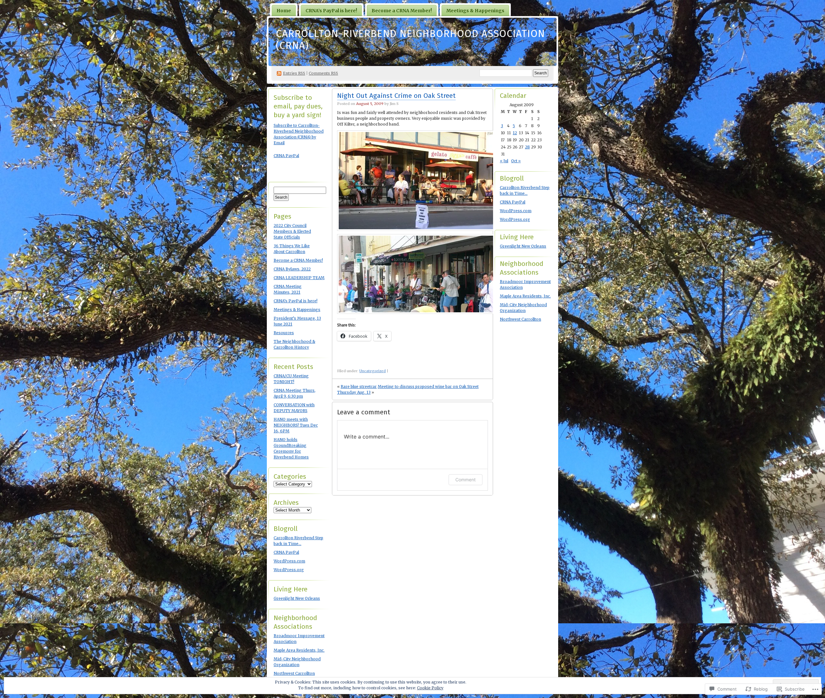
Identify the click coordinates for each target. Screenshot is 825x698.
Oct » (516, 160)
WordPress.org (289, 569)
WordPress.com (289, 561)
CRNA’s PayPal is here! (331, 11)
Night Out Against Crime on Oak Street (396, 96)
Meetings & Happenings (475, 11)
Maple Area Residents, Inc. (299, 650)
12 (515, 132)
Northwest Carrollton (294, 673)
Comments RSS (323, 73)
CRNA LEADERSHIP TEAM (299, 277)
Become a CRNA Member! (402, 11)
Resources (284, 332)
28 (527, 147)
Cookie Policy (430, 687)
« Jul (504, 160)
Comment (465, 479)
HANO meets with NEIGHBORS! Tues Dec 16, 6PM (296, 425)
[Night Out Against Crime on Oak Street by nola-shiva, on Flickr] (419, 229)
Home (284, 11)
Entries (294, 73)
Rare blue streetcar (359, 386)
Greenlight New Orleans (297, 598)
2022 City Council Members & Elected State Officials (292, 231)
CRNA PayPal (286, 155)
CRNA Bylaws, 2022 (292, 269)
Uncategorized (372, 371)
